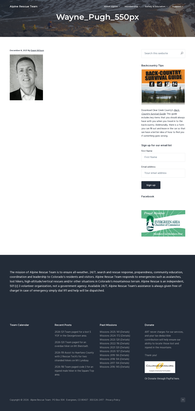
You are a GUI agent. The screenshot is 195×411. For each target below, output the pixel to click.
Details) (125, 332)
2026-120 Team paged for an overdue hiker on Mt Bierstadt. (71, 344)
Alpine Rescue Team (23, 6)
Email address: (148, 167)
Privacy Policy (113, 400)
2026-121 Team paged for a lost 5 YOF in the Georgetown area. (73, 334)
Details (125, 351)
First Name (146, 151)
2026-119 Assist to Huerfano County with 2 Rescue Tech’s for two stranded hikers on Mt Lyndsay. (74, 357)
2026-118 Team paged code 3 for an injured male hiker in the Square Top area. (74, 371)
